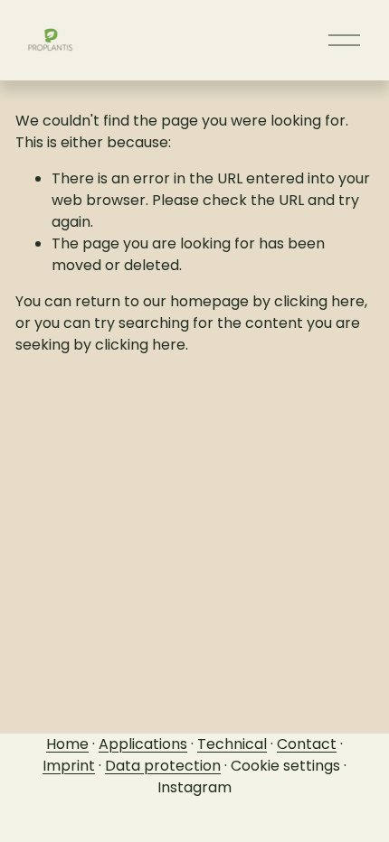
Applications (143, 744)
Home (67, 744)
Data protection (163, 765)
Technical (232, 744)
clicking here (319, 301)
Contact (307, 744)
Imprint (69, 765)
